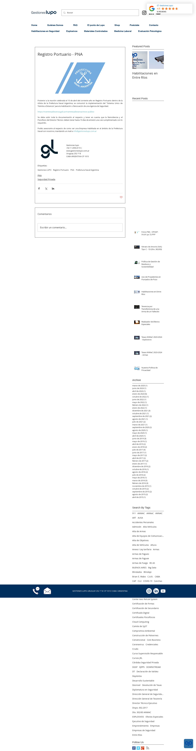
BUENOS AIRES (139, 567)
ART (134, 517)
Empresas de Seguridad (143, 730)
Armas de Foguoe (140, 558)
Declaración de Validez (147, 671)
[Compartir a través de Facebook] (39, 188)
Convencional (138, 639)
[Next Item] (159, 60)
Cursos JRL (137, 658)
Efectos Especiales (154, 716)
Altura (153, 545)
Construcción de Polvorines (145, 635)
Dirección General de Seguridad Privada (148, 694)
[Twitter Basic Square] (138, 748)
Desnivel (136, 685)
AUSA (140, 517)
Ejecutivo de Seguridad (143, 721)
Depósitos (137, 676)
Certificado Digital (140, 612)
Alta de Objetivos (140, 540)
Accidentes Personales (143, 522)
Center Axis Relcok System (144, 599)
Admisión (136, 526)
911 (134, 513)
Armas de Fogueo (140, 554)
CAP (134, 581)
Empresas (155, 725)
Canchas (158, 581)
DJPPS (142, 667)
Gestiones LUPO (44, 170)
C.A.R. (150, 576)
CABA (157, 576)
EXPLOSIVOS (138, 716)
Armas (156, 549)
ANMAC (141, 513)
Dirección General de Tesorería (147, 698)
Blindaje (148, 572)
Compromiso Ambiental (143, 630)
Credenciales (152, 644)
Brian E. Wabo (139, 576)
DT (133, 671)
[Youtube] (163, 591)
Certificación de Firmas (143, 603)
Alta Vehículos (150, 526)
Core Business (154, 639)
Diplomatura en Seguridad (145, 689)
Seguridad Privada (46, 179)
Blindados (137, 572)
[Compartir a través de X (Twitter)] (46, 188)
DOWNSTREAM (153, 667)
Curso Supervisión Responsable (147, 653)
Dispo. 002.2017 (140, 707)
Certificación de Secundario (145, 608)
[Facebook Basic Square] (134, 748)
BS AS (152, 563)
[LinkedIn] (156, 591)
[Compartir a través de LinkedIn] (53, 188)
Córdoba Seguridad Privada (145, 662)
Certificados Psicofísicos (143, 617)
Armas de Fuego (140, 563)
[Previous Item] (137, 60)
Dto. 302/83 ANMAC (141, 712)
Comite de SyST (139, 626)
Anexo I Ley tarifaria (141, 549)
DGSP (134, 667)
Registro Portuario (61, 170)
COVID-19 (147, 581)
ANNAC (158, 513)
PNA (72, 170)
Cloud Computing (140, 621)
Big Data (152, 567)
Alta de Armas (139, 531)
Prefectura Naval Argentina (87, 170)
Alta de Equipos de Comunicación (148, 536)
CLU (139, 581)
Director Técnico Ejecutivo (144, 703)
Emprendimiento (140, 725)
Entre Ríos (137, 735)
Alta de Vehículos (140, 545)
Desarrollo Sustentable (143, 680)
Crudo (135, 648)
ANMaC (150, 513)
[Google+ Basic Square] (142, 748)
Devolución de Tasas (152, 685)
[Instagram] (144, 12)
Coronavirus (138, 644)
